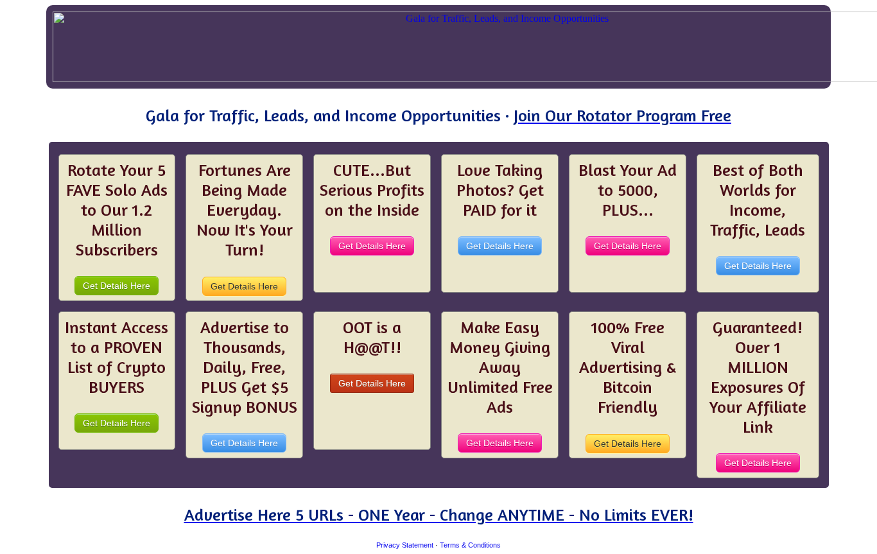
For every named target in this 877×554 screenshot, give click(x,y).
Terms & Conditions (470, 545)
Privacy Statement (404, 545)
